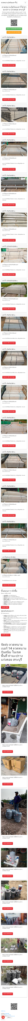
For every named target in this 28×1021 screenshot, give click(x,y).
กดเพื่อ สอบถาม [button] (5, 635)
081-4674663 (8, 1014)
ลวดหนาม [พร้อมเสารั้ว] (9, 3)
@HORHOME (6, 1013)
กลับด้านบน (3, 1011)
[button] (14, 22)
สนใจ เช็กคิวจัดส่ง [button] (7, 692)
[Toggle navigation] (25, 2)
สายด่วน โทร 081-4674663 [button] (14, 32)
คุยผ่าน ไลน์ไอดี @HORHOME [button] (14, 28)
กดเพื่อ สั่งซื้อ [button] (5, 607)
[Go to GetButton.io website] (3, 1019)
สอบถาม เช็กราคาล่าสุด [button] (9, 65)
